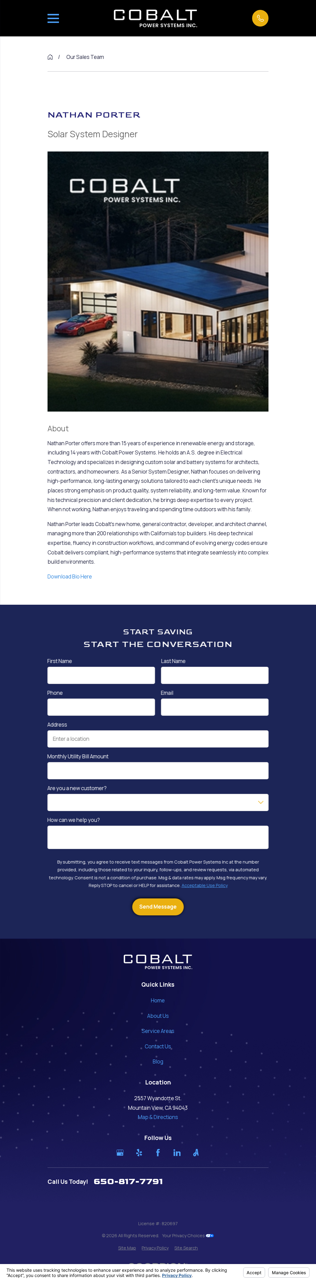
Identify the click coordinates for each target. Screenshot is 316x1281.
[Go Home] (50, 57)
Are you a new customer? (76, 788)
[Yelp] (139, 1152)
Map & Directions (158, 1117)
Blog (158, 1061)
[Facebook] (158, 1152)
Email (167, 693)
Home (158, 1000)
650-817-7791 (128, 1181)
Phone (55, 693)
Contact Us (158, 1046)
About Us (158, 1015)
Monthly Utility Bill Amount (77, 756)
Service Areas (158, 1030)
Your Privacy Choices (184, 1235)
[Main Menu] (53, 18)
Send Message (158, 906)
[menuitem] (127, 1248)
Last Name (173, 661)
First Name (59, 661)
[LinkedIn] (177, 1152)
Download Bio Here (70, 576)
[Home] (155, 18)
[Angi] (196, 1152)
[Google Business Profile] (120, 1152)
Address (57, 725)
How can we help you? (73, 820)
